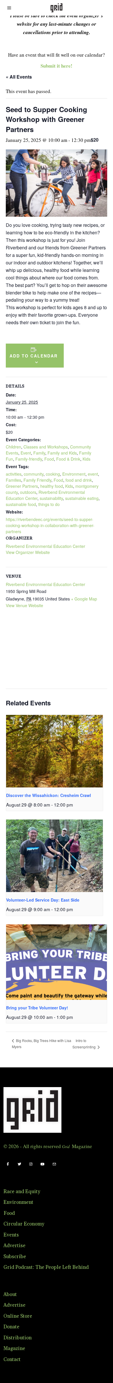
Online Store (17, 1316)
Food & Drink (68, 459)
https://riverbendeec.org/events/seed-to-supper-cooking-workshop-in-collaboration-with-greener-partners (50, 525)
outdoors (28, 492)
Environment (73, 474)
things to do (49, 504)
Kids (86, 459)
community (33, 474)
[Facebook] (7, 1164)
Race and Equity (21, 1192)
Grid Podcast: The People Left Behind (46, 1267)
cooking (53, 474)
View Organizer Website (28, 552)
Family (39, 453)
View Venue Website (24, 605)
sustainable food (21, 504)
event (93, 474)
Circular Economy (23, 1224)
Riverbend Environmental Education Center (45, 546)
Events (11, 1235)
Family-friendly (28, 459)
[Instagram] (31, 1164)
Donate (11, 1327)
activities (13, 474)
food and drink (78, 480)
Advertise (14, 1246)
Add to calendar (34, 356)
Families (13, 480)
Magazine (14, 1348)
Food (49, 459)
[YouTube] (42, 1164)
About (10, 1294)
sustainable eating (82, 498)
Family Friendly (37, 480)
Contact (12, 1359)
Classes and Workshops (45, 447)
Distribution (17, 1338)
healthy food (51, 486)
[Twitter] (19, 1164)
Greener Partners (22, 486)
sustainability (51, 498)
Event (26, 453)
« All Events (19, 76)
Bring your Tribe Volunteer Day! (37, 1008)
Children (13, 447)
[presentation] (54, 751)
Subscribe (14, 1257)
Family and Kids (62, 453)
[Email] (54, 1164)
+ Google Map (84, 599)
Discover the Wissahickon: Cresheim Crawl (48, 795)
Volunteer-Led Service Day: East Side (42, 900)
